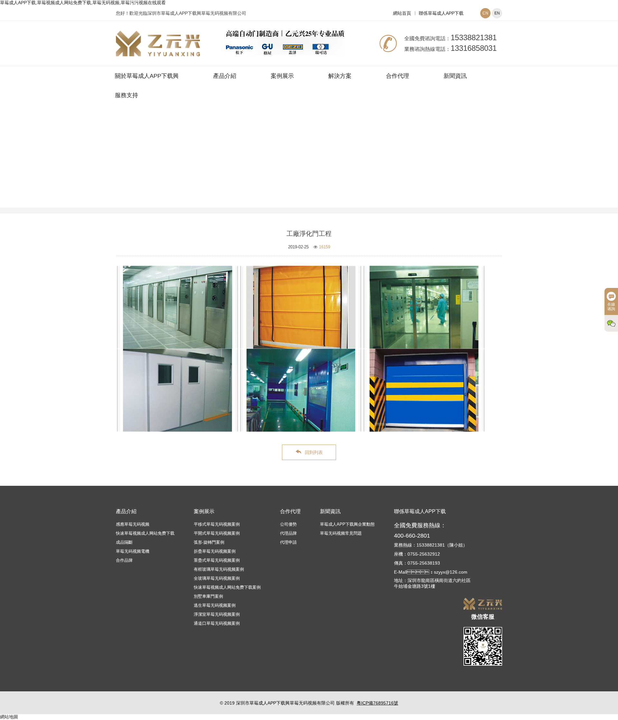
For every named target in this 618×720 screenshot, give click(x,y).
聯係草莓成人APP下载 (441, 13)
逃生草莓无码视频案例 (215, 605)
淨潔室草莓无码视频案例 (347, 165)
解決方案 (339, 76)
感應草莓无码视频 (132, 524)
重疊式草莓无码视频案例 (217, 560)
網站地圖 (9, 716)
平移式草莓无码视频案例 (217, 524)
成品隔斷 (124, 542)
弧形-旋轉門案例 (209, 542)
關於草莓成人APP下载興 (147, 76)
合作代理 (397, 76)
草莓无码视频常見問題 (341, 533)
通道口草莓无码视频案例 (217, 623)
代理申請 (288, 542)
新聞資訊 (455, 76)
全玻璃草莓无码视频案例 (217, 578)
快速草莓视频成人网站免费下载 (145, 533)
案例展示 (282, 76)
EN (497, 13)
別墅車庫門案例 (208, 596)
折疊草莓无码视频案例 (215, 551)
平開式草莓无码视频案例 (217, 533)
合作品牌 (124, 560)
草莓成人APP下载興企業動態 (347, 524)
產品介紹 (224, 76)
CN (485, 13)
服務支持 (126, 95)
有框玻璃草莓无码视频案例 (219, 569)
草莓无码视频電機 (132, 551)
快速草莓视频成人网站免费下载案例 (227, 587)
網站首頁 (402, 13)
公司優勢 (288, 524)
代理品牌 (288, 533)
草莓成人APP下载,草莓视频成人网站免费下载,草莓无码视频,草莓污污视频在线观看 (83, 2)
